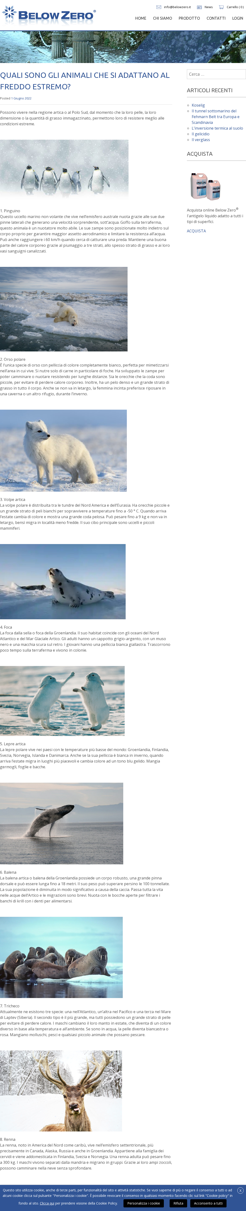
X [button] (240, 1190)
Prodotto (189, 18)
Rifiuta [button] (178, 1203)
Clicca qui (47, 1203)
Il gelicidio (200, 134)
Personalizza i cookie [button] (143, 1203)
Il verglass (201, 139)
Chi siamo (162, 18)
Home (140, 18)
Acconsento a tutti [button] (208, 1203)
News (209, 7)
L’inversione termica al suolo (217, 128)
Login (237, 18)
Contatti (216, 18)
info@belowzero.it (177, 7)
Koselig (198, 105)
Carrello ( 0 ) (235, 7)
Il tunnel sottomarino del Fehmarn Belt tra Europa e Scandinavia (216, 116)
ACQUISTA (196, 231)
